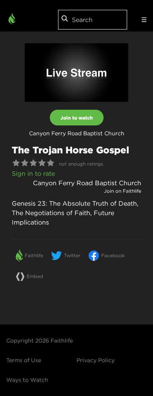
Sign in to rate (33, 173)
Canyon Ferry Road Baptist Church (87, 183)
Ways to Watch (27, 379)
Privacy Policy (95, 360)
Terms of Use (23, 360)
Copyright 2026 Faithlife (39, 340)
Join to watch (76, 117)
